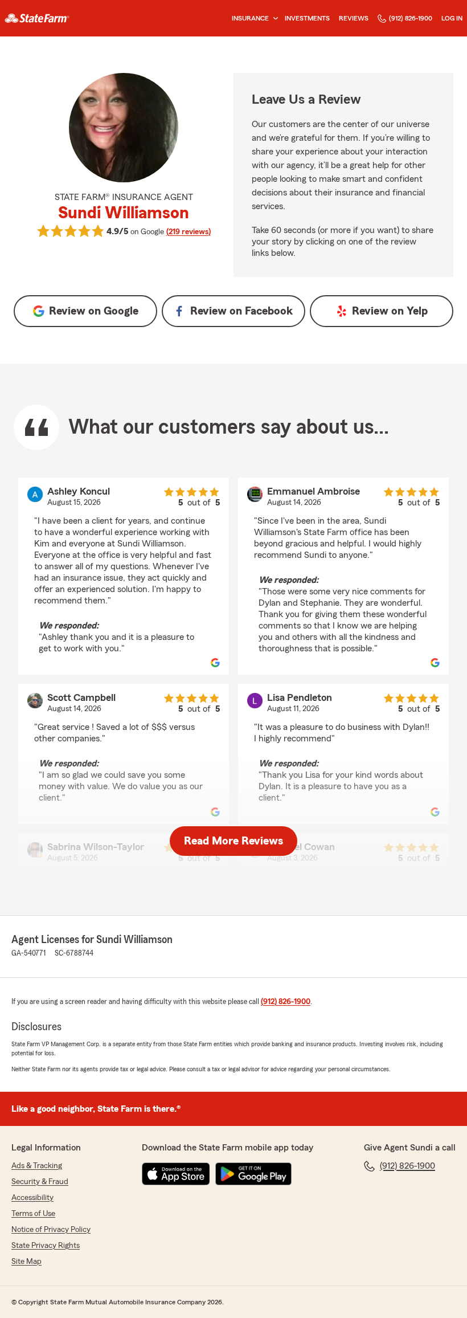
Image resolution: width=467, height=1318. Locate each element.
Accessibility (32, 1198)
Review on (93, 311)
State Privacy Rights (45, 1246)
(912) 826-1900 (410, 18)
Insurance (250, 18)
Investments (307, 18)
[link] (37, 18)
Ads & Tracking (36, 1166)
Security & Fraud (39, 1182)
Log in (451, 18)
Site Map (26, 1262)
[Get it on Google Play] (253, 1173)
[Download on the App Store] (176, 1173)
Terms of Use (33, 1214)
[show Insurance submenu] (273, 18)
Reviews (353, 18)
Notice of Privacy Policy (51, 1230)
